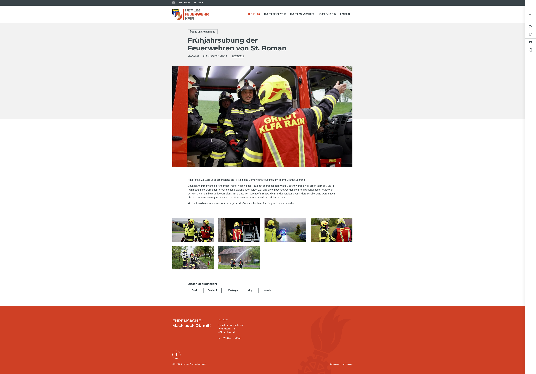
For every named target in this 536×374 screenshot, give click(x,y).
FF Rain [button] (197, 3)
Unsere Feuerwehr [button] (275, 14)
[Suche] (530, 27)
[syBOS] (530, 42)
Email (194, 290)
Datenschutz (335, 364)
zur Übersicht (238, 55)
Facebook (212, 290)
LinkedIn (267, 290)
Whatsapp (233, 290)
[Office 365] (530, 50)
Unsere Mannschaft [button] (302, 14)
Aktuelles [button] (254, 14)
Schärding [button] (183, 3)
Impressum (347, 364)
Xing (250, 290)
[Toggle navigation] (530, 14)
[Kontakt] (530, 34)
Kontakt (345, 14)
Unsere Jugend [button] (327, 14)
